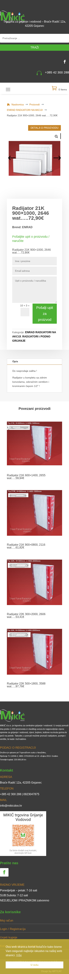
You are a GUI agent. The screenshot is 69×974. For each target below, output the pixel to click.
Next (56, 158)
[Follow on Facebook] (65, 61)
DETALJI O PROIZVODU (44, 127)
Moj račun (6, 920)
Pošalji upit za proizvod (44, 314)
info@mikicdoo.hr (11, 805)
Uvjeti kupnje (8, 937)
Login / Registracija (12, 929)
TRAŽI (34, 47)
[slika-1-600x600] (34, 158)
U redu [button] (35, 964)
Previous (12, 158)
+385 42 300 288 (57, 72)
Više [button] (19, 955)
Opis (15, 361)
